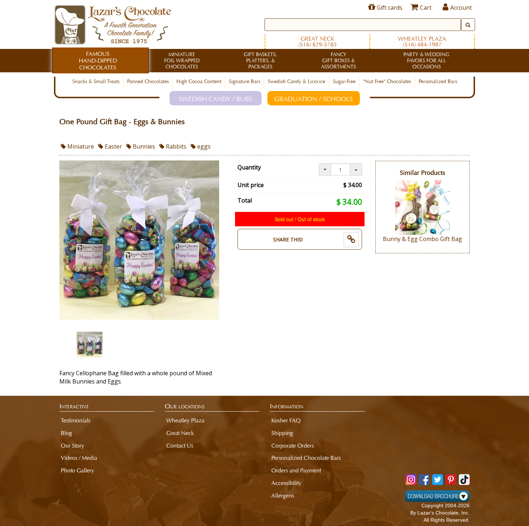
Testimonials (75, 420)
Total (245, 200)
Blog (66, 433)
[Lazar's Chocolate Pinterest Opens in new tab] (451, 479)
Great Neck (317, 41)
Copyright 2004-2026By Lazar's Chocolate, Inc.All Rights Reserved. (440, 513)
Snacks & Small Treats (95, 81)
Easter (112, 146)
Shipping (282, 433)
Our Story (72, 445)
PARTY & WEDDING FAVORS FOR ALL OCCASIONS (426, 60)
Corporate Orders (292, 445)
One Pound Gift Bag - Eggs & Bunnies (122, 121)
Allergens (282, 495)
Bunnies (143, 146)
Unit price (251, 185)
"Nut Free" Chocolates (387, 81)
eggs (203, 146)
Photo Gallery (77, 470)
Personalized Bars (438, 81)
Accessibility (286, 483)
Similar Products (422, 172)
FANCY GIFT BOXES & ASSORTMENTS (338, 60)
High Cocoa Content (198, 81)
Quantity (249, 167)
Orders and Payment (296, 470)
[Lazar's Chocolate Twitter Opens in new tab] (437, 479)
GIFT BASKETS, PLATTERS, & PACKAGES (260, 60)
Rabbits (175, 146)
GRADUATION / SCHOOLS (313, 99)
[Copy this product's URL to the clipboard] (351, 239)
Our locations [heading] (185, 406)
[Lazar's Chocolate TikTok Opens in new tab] (464, 479)
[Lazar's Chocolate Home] (113, 24)
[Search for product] (468, 24)
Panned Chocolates (148, 81)
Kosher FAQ (285, 420)
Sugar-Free (344, 81)
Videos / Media (79, 457)
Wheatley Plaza (422, 41)
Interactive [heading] (74, 406)
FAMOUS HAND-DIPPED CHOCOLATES (98, 60)
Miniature (80, 146)
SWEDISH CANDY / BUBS (215, 99)
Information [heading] (286, 406)
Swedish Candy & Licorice (296, 81)
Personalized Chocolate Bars (306, 457)
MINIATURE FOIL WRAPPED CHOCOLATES (182, 60)
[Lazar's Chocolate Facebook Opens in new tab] (424, 479)
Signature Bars (244, 81)
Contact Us (179, 445)
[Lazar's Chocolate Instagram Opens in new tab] (411, 479)
